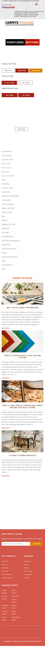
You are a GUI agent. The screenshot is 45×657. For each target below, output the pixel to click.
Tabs (4, 261)
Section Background (10, 241)
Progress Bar (7, 237)
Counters (6, 192)
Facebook (5, 561)
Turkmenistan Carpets (15, 618)
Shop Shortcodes (9, 249)
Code (4, 180)
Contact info (7, 188)
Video (4, 269)
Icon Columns (8, 204)
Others (26, 578)
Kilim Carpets (15, 596)
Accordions (7, 151)
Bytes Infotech (36, 641)
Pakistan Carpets (4, 613)
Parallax (5, 228)
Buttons (5, 172)
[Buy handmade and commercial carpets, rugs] (19, 23)
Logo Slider (7, 212)
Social (4, 253)
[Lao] (5, 7)
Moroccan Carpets (5, 607)
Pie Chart (5, 232)
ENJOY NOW (8, 70)
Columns (5, 184)
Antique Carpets (13, 592)
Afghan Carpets (4, 592)
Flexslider (6, 200)
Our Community (7, 574)
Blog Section (7, 160)
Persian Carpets (13, 613)
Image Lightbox (8, 208)
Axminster (27, 561)
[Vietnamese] (13, 7)
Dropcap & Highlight (10, 196)
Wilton (26, 564)
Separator (6, 245)
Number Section (8, 224)
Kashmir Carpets (4, 597)
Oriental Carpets (14, 607)
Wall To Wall (28, 571)
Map (3, 216)
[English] (3, 7)
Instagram (5, 568)
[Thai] (11, 7)
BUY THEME (10, 83)
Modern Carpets (13, 601)
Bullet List (6, 168)
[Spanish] (8, 7)
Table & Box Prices (9, 257)
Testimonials (7, 265)
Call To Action (8, 176)
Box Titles (6, 164)
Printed (26, 568)
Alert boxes (7, 155)
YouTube (4, 571)
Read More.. (6, 328)
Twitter (4, 564)
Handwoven (28, 574)
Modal (4, 220)
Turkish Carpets (4, 618)
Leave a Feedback (7, 578)
